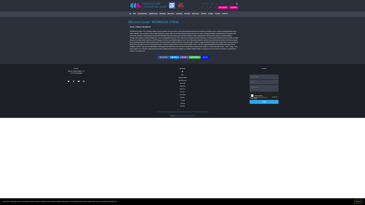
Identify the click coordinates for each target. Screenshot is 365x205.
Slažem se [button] (358, 201)
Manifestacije (153, 14)
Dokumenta (204, 112)
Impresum (160, 112)
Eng (221, 3)
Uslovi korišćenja (182, 112)
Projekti (203, 14)
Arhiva (198, 112)
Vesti (134, 14)
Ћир (212, 3)
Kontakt (225, 14)
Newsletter (205, 3)
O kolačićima (191, 112)
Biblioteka (171, 14)
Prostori (187, 14)
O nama (210, 14)
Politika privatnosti (170, 112)
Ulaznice (234, 7)
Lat (217, 3)
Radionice (179, 14)
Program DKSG (142, 14)
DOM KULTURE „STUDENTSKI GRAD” (184, 116)
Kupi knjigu (223, 7)
